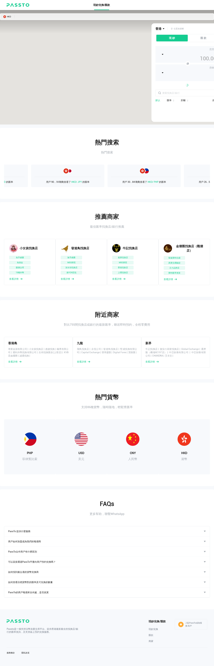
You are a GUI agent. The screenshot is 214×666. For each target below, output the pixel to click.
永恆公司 (96, 349)
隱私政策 (25, 653)
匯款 (151, 635)
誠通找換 (24, 355)
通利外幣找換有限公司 (25, 352)
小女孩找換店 (36, 349)
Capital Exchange (90, 352)
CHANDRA (157, 355)
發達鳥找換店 (110, 349)
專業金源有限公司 (17, 349)
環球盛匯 (106, 352)
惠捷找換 (50, 349)
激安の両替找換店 (169, 349)
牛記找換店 (151, 349)
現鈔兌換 (153, 629)
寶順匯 (131, 352)
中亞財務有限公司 (179, 352)
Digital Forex (119, 352)
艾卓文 (168, 355)
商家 (151, 641)
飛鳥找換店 (83, 349)
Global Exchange (190, 349)
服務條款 (11, 653)
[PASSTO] (18, 5)
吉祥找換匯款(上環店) (50, 352)
